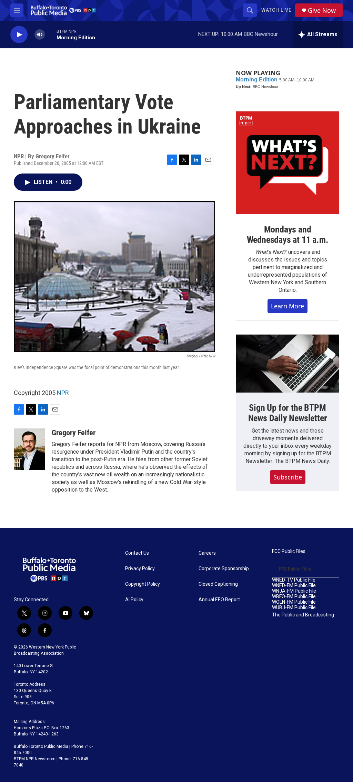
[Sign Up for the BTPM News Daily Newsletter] (287, 364)
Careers (207, 553)
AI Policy (134, 599)
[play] (18, 35)
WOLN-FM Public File (294, 602)
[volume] (40, 34)
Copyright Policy (142, 584)
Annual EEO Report (219, 599)
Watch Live (276, 10)
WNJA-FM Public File (294, 591)
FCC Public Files (288, 551)
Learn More (287, 306)
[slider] (51, 34)
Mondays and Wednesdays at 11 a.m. (288, 234)
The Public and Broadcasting (303, 614)
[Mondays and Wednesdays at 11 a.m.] (287, 162)
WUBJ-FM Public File (294, 607)
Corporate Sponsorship (224, 568)
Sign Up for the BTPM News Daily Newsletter (287, 413)
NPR (63, 392)
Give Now (322, 10)
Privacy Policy (140, 568)
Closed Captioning (218, 584)
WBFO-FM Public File (294, 596)
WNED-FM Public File (294, 585)
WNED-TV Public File (293, 580)
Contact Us (137, 553)
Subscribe (287, 477)
